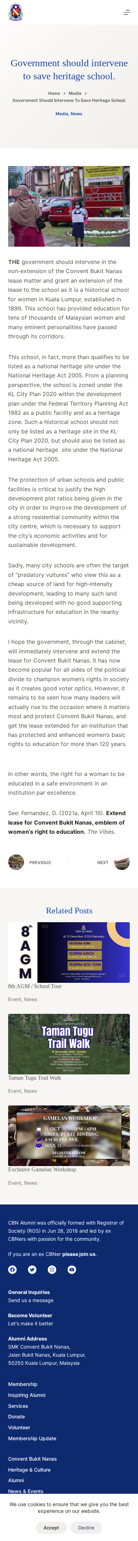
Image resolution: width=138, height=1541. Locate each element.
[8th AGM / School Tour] (69, 952)
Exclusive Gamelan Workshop (42, 1169)
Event (14, 999)
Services (18, 1406)
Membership (23, 1384)
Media (62, 113)
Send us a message (30, 1300)
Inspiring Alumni (26, 1395)
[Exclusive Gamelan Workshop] (69, 1135)
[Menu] (126, 12)
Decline (86, 1527)
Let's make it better (30, 1323)
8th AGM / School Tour (35, 986)
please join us (79, 1254)
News (76, 113)
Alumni (16, 1480)
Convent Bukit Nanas (32, 1459)
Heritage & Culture (29, 1470)
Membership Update (32, 1438)
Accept (51, 1527)
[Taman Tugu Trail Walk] (69, 1044)
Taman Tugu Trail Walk (34, 1078)
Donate (16, 1416)
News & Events (26, 1491)
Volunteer (19, 1427)
